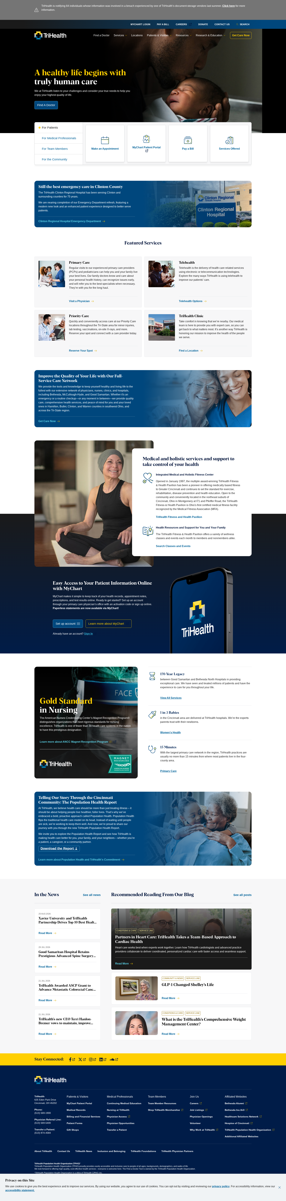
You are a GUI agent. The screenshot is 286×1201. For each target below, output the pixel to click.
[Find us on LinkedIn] (103, 1059)
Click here (228, 5)
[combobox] (68, 624)
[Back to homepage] (50, 35)
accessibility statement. (20, 1190)
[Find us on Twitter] (82, 1059)
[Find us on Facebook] (72, 1059)
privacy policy (221, 1186)
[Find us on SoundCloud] (113, 1059)
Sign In (88, 633)
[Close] (279, 1187)
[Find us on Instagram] (92, 1059)
